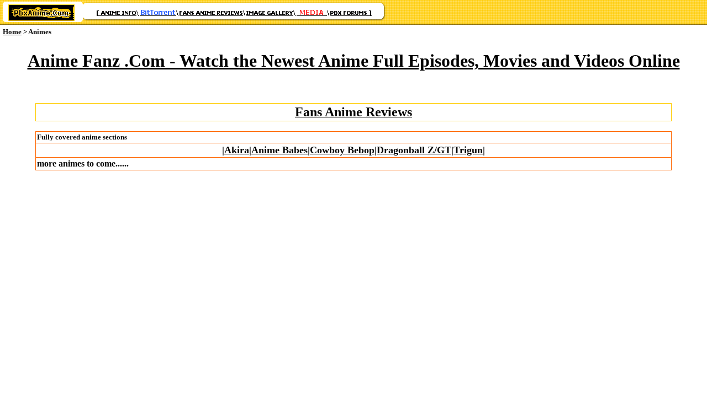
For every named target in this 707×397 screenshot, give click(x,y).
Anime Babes (279, 149)
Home (12, 32)
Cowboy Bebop (342, 149)
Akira (236, 149)
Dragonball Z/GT (414, 149)
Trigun (468, 149)
